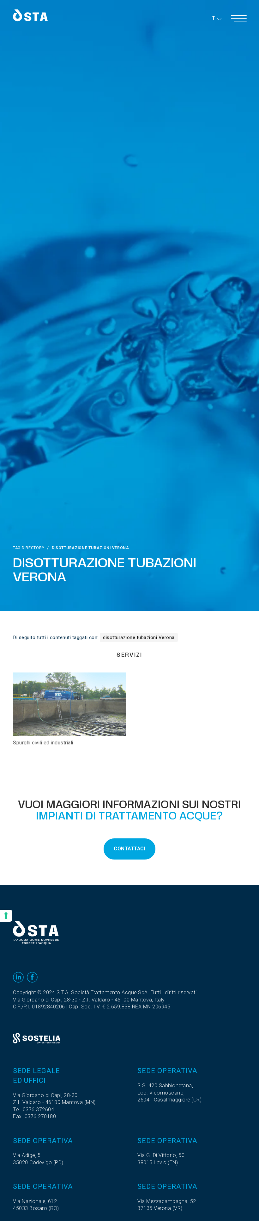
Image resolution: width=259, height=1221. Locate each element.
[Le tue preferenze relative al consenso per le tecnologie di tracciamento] (6, 916)
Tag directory (28, 548)
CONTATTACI (129, 849)
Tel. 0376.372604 (33, 1109)
